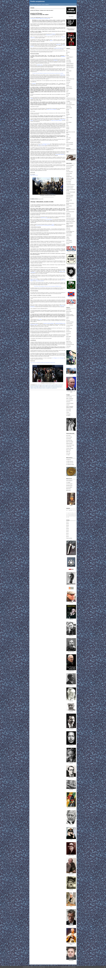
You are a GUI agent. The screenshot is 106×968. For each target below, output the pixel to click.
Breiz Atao (67, 170)
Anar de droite (68, 435)
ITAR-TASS (68, 320)
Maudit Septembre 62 (69, 196)
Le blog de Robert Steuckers (70, 184)
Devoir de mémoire (69, 173)
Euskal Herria (68, 80)
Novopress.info (68, 331)
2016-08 (67, 525)
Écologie (67, 72)
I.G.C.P (67, 318)
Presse (67, 120)
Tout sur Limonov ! (69, 235)
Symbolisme (68, 139)
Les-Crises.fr (68, 326)
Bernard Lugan (68, 309)
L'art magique (68, 482)
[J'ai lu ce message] (104, 966)
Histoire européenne (69, 88)
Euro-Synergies (68, 181)
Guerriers (67, 83)
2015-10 (67, 536)
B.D (66, 50)
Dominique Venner (69, 176)
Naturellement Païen (69, 485)
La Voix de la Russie (69, 323)
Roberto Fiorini (68, 216)
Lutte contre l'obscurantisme (70, 104)
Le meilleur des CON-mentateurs (71, 99)
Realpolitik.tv (68, 213)
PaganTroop (68, 451)
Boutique (67, 55)
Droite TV (67, 317)
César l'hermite (68, 438)
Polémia (67, 334)
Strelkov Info (68, 228)
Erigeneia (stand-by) (69, 443)
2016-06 (67, 528)
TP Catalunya (68, 415)
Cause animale (68, 60)
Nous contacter (71, 16)
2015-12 (67, 533)
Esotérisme (68, 75)
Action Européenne (69, 396)
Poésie (67, 115)
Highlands (67, 85)
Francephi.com (68, 459)
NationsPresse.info (69, 328)
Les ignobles (68, 101)
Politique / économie (69, 117)
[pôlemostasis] (68, 490)
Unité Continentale (69, 240)
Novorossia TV (68, 333)
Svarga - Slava (68, 137)
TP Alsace (67, 412)
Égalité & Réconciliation (69, 441)
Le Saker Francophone (69, 187)
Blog (67, 53)
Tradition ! (67, 237)
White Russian (68, 488)
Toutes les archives (69, 538)
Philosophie (68, 114)
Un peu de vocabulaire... (69, 144)
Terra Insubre (68, 229)
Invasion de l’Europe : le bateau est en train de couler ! (41, 10)
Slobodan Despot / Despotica (70, 221)
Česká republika (68, 61)
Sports (67, 130)
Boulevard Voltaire (69, 311)
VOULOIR (67, 243)
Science (67, 125)
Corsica (67, 69)
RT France (68, 339)
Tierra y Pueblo (68, 410)
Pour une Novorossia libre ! (70, 211)
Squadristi (67, 134)
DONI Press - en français (70, 178)
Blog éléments (68, 168)
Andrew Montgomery (69, 480)
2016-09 (67, 523)
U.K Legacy (68, 454)
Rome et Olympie (68, 122)
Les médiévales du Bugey (70, 464)
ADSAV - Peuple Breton (69, 398)
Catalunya (67, 58)
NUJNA (67, 207)
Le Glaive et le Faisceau (69, 186)
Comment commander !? (70, 63)
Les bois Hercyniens (69, 483)
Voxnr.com (67, 347)
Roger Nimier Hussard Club (70, 218)
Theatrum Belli (68, 346)
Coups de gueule (68, 70)
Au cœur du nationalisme (70, 165)
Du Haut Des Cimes (69, 440)
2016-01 (67, 531)
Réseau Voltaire (68, 336)
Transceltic (68, 238)
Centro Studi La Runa (69, 171)
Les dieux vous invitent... (70, 448)
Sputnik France (68, 341)
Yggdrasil (67, 145)
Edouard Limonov (68, 179)
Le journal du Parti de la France (71, 98)
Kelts (67, 96)
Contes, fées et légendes (70, 67)
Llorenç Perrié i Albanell (69, 195)
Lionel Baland (68, 193)
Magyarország (68, 106)
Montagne (67, 109)
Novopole (67, 201)
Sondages (67, 128)
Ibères (67, 91)
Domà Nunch (68, 401)
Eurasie (67, 77)
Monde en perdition (69, 107)
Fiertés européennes (37, 1)
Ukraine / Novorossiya (69, 142)
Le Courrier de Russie (69, 325)
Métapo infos (68, 198)
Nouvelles (67, 112)
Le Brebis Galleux (69, 446)
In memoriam (68, 93)
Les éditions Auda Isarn (69, 461)
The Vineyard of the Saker (70, 344)
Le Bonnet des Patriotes (69, 403)
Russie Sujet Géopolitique (70, 219)
